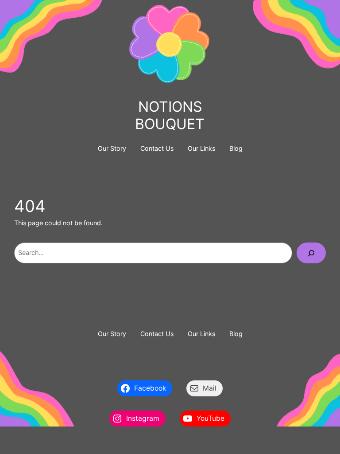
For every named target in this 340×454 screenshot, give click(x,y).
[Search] (311, 253)
